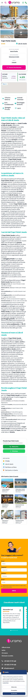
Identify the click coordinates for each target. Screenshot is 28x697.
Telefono (4, 573)
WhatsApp (15, 451)
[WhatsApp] (23, 2)
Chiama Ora (14, 446)
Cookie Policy (6, 683)
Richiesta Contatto (7, 656)
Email (3, 579)
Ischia (3, 650)
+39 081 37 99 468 (10, 661)
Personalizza (14, 690)
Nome (3, 561)
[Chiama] (26, 2)
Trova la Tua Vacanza (15, 67)
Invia (14, 591)
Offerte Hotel (6, 647)
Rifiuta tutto (14, 687)
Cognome (4, 567)
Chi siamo (5, 653)
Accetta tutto (14, 693)
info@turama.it (9, 668)
